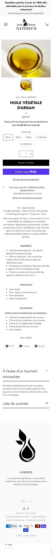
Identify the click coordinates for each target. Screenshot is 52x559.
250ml (18, 137)
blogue (16, 394)
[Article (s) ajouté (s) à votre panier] (47, 24)
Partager (26, 346)
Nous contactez (30, 513)
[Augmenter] (31, 154)
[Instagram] (24, 509)
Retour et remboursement (16, 520)
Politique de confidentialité (35, 520)
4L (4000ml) (26, 144)
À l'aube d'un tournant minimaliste (20, 373)
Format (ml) (26, 132)
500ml (29, 137)
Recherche (19, 513)
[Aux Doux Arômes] (26, 24)
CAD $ (23, 501)
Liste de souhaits (15, 403)
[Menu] (6, 24)
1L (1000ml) (41, 137)
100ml (8, 137)
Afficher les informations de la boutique (27, 197)
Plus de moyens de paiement (26, 179)
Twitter (11, 346)
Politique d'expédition (38, 516)
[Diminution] (21, 154)
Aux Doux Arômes (29, 535)
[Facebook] (28, 509)
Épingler (41, 346)
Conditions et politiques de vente (17, 516)
